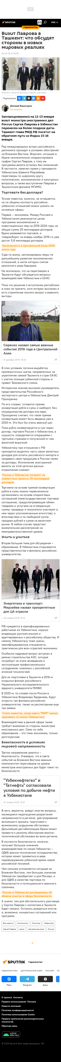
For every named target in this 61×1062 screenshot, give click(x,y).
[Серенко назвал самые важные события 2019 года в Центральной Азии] (30, 321)
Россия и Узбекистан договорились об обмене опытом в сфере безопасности (27, 894)
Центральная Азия (36, 929)
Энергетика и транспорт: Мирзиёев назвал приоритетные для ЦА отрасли (29, 607)
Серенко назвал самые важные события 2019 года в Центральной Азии (30, 349)
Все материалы (16, 109)
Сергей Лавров (9, 929)
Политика (36, 923)
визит (22, 929)
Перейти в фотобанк (38, 92)
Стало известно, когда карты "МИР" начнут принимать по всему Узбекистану (30, 715)
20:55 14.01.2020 (10, 53)
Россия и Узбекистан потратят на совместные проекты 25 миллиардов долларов (26, 478)
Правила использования (14, 1001)
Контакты (18, 997)
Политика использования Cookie (18, 1014)
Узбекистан (49, 923)
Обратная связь (9, 1026)
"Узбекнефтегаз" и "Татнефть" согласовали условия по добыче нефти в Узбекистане (29, 788)
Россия (51, 929)
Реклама (31, 1001)
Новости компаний (11, 1006)
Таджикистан (10, 970)
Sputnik (7, 92)
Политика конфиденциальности (18, 1010)
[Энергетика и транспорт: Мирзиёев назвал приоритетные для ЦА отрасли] (30, 579)
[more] (56, 359)
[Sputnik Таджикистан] (9, 23)
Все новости (8, 923)
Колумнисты (22, 923)
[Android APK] (11, 1034)
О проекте (7, 997)
